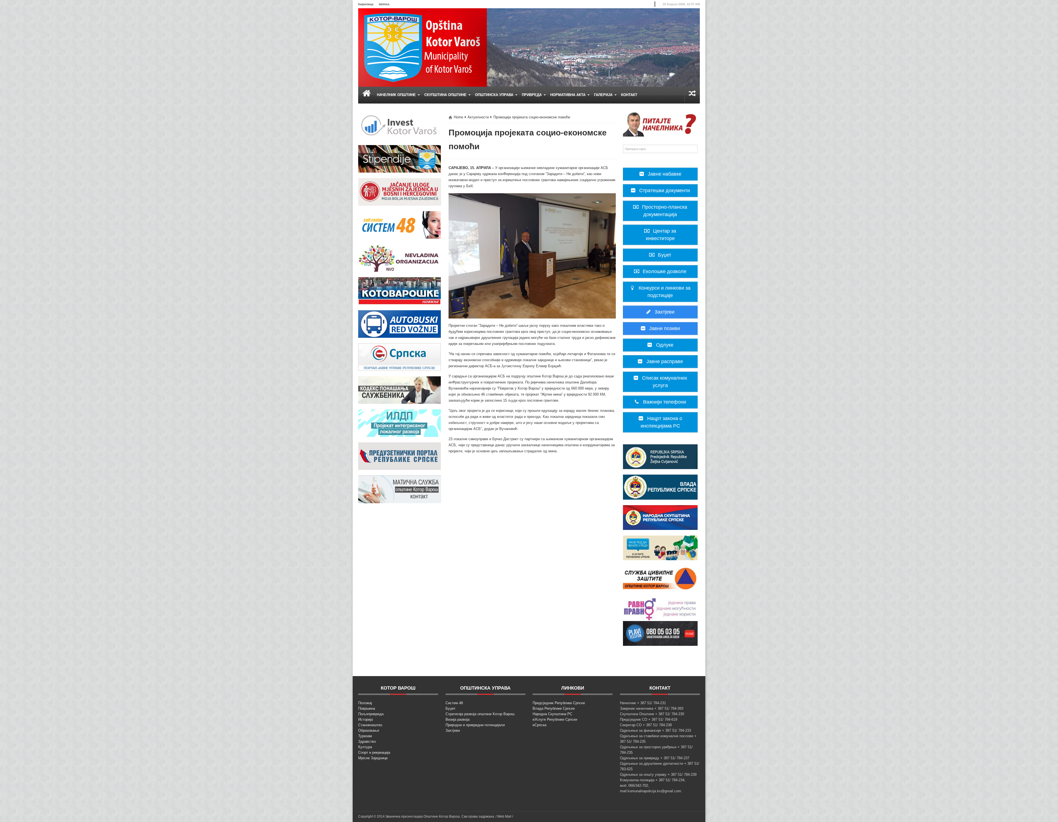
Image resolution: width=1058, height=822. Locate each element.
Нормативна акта (568, 95)
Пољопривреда (371, 714)
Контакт (629, 95)
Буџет (450, 708)
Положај (365, 703)
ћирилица (365, 4)
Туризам (365, 736)
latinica (384, 4)
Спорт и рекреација (374, 752)
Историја (365, 719)
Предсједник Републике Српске (559, 703)
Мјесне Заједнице (373, 758)
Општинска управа (494, 95)
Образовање (368, 730)
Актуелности (478, 117)
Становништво (370, 725)
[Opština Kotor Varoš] (422, 47)
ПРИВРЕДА (532, 95)
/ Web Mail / (504, 816)
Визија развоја (457, 719)
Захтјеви (453, 730)
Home (458, 117)
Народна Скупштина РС (552, 714)
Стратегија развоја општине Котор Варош (480, 714)
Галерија (604, 95)
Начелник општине (397, 95)
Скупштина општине (446, 95)
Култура (365, 747)
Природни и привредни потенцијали (475, 725)
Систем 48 (454, 703)
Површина (366, 708)
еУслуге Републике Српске (555, 719)
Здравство (367, 741)
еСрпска (539, 725)
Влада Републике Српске (554, 708)
